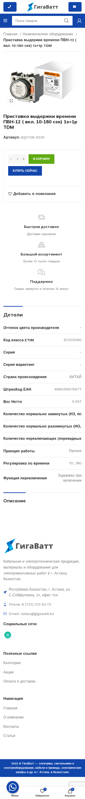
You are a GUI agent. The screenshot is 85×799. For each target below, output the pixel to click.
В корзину (41, 159)
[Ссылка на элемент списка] (42, 592)
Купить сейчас (25, 170)
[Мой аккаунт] (79, 20)
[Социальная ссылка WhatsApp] (7, 635)
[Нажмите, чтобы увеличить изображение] (11, 100)
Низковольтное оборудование (48, 34)
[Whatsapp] (13, 787)
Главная (11, 34)
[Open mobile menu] (5, 20)
